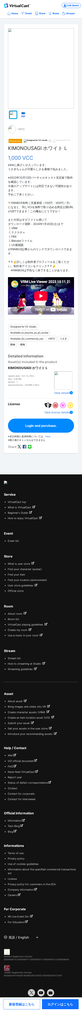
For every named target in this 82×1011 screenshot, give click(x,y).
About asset (15, 701)
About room (15, 613)
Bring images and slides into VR (27, 706)
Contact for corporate (21, 793)
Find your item (16, 574)
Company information (21, 889)
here (47, 436)
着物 (22, 344)
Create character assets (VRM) (27, 712)
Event (28, 13)
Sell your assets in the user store (28, 728)
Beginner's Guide (18, 512)
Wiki (10, 755)
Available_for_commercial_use (26, 338)
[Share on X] (19, 446)
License (12, 878)
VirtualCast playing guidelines (26, 624)
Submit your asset (19, 723)
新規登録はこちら (21, 1004)
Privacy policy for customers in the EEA (32, 884)
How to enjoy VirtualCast (23, 518)
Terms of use (15, 853)
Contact (12, 788)
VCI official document (21, 761)
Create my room (18, 630)
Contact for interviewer (22, 799)
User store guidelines (21, 585)
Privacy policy (16, 858)
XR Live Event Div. (18, 916)
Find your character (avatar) (25, 569)
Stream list (14, 658)
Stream (70, 13)
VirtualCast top (17, 501)
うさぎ (63, 338)
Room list (13, 619)
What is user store (19, 563)
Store (42, 13)
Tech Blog (14, 826)
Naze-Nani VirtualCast (21, 771)
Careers (12, 895)
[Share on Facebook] (24, 446)
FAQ (10, 766)
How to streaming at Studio (25, 663)
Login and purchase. (41, 426)
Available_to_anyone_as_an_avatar (29, 332)
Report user (15, 777)
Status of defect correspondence (28, 782)
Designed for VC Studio (23, 326)
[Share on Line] (29, 446)
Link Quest (73, 5)
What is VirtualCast (20, 507)
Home (14, 13)
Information (14, 820)
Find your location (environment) (27, 580)
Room (56, 13)
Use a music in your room (23, 635)
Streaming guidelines (20, 669)
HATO (51, 338)
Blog (10, 831)
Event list (13, 540)
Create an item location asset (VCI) (29, 717)
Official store (15, 590)
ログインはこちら (60, 1004)
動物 (12, 344)
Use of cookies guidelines (23, 864)
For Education (16, 922)
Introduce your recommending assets (30, 733)
